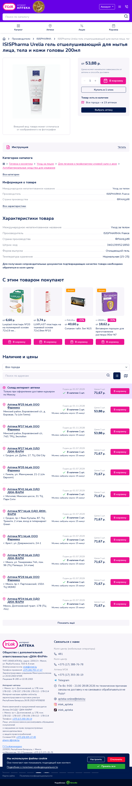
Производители (21, 38)
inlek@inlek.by (30, 667)
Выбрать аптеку (104, 110)
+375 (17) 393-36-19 (22, 718)
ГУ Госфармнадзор (12, 746)
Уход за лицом (45, 163)
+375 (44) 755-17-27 (32, 670)
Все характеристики (14, 206)
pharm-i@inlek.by (11, 740)
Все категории (11, 174)
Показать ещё (66, 623)
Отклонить (116, 759)
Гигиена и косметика (21, 163)
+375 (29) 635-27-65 (26, 737)
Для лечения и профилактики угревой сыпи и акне (87, 163)
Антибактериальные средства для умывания (29, 167)
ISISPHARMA (44, 38)
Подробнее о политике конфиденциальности (32, 767)
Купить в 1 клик (103, 89)
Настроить (96, 759)
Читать (122, 147)
